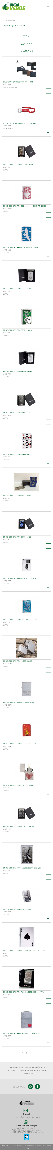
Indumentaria (16, 1067)
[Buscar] (43, 5)
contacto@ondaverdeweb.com (26, 1117)
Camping (12, 1070)
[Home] (3, 20)
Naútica (34, 1070)
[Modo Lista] (26, 35)
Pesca (44, 1067)
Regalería (10, 20)
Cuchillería (23, 1070)
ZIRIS (26, 1148)
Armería (36, 1067)
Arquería (28, 1074)
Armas (28, 1067)
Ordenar (28, 51)
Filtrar (28, 43)
